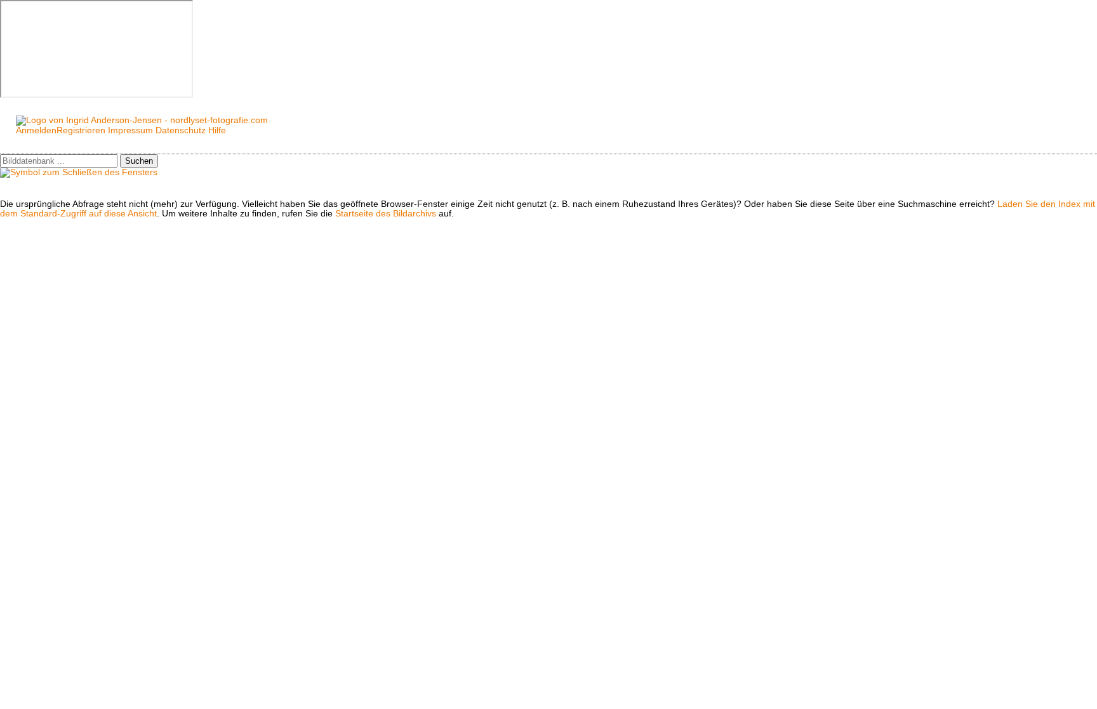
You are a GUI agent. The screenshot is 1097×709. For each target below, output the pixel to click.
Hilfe (217, 130)
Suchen (139, 161)
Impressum (130, 130)
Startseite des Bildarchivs (385, 213)
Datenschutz (181, 130)
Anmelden (36, 130)
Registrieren (81, 130)
